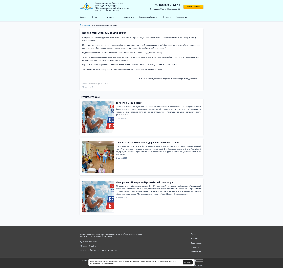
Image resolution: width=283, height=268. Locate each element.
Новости (167, 17)
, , (100, 250)
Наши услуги (128, 17)
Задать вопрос (193, 6)
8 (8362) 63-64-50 (90, 241)
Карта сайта (196, 252)
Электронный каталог (148, 17)
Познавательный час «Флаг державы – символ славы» (147, 142)
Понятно (187, 262)
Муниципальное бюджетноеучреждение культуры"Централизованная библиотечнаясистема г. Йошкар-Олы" (112, 7)
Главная (83, 17)
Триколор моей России (129, 102)
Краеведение (181, 17)
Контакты (195, 247)
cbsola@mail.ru (89, 246)
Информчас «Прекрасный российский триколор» (144, 182)
